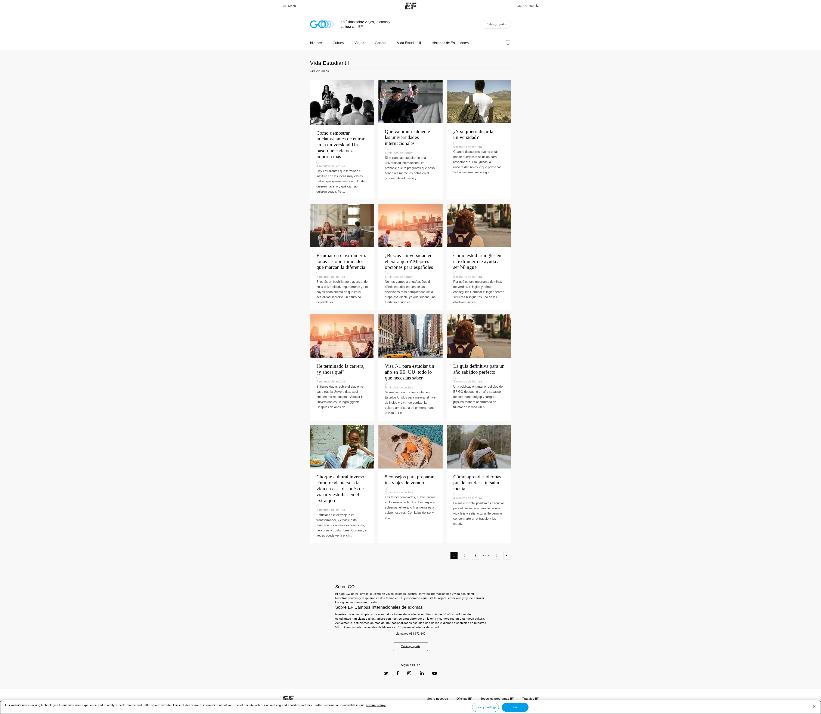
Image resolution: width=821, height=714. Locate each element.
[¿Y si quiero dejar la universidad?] (479, 139)
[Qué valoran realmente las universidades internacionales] (410, 139)
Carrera (380, 43)
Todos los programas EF (497, 698)
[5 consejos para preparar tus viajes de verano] (410, 484)
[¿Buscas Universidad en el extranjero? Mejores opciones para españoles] (410, 257)
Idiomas (316, 43)
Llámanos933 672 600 (410, 633)
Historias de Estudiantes (450, 43)
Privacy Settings (485, 707)
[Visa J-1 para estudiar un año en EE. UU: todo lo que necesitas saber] (410, 367)
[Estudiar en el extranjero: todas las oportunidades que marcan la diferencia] (342, 257)
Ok (515, 707)
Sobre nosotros (437, 698)
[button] (290, 6)
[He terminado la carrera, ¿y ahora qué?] (342, 367)
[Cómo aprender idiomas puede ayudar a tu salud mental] (479, 484)
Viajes (359, 43)
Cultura (338, 43)
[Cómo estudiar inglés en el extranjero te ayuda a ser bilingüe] (479, 257)
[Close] (814, 706)
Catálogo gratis (496, 24)
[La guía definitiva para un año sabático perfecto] (479, 367)
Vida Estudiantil (409, 43)
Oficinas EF (464, 698)
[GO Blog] (322, 24)
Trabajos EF (530, 698)
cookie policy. (376, 705)
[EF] (410, 6)
